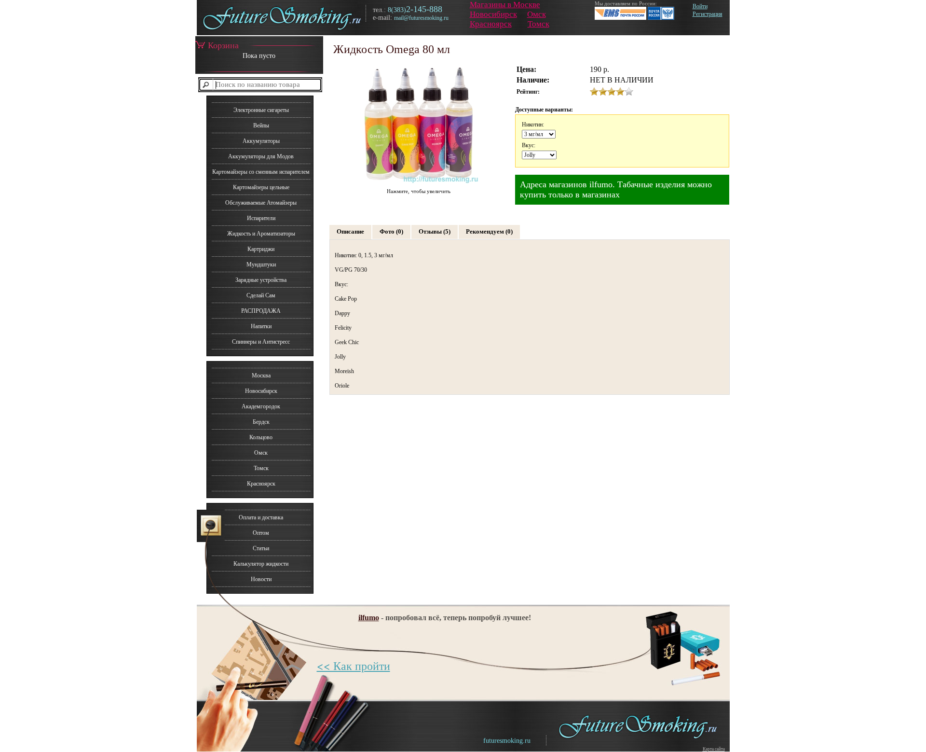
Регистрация (707, 14)
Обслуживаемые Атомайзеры (261, 202)
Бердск (261, 421)
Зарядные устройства (260, 280)
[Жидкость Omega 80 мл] (418, 184)
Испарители (261, 218)
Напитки (261, 326)
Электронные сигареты (261, 110)
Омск (536, 14)
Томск (538, 23)
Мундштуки (261, 264)
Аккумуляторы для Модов (261, 156)
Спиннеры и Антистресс (261, 341)
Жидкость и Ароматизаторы (261, 233)
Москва (261, 375)
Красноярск (491, 23)
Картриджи (260, 249)
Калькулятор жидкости (260, 563)
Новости (261, 579)
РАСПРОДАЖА (261, 310)
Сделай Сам (260, 295)
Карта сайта (714, 749)
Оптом (261, 532)
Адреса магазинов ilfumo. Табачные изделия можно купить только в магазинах (616, 189)
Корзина (223, 45)
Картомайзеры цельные (261, 187)
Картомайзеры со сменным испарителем (261, 171)
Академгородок (261, 406)
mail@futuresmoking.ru (421, 17)
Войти (700, 6)
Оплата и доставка (261, 517)
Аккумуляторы (261, 141)
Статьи (261, 548)
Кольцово (260, 437)
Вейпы (261, 125)
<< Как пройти (353, 665)
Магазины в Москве (505, 4)
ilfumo (368, 617)
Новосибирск (493, 14)
